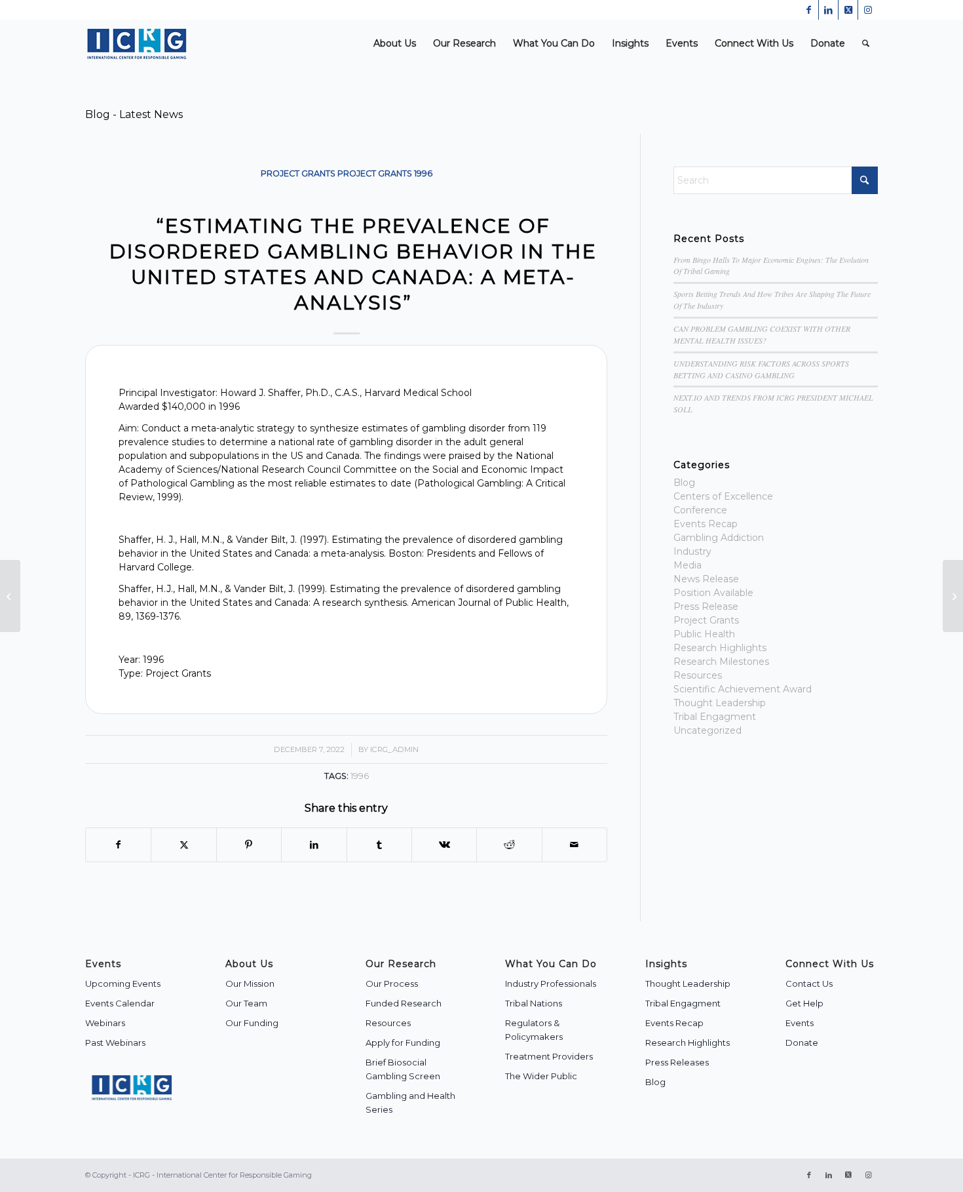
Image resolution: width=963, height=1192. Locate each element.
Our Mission (249, 983)
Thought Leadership (719, 703)
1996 (423, 173)
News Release (706, 579)
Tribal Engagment (714, 717)
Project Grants (298, 173)
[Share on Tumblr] (379, 845)
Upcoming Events (122, 983)
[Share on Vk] (444, 845)
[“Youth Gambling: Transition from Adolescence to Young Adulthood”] (10, 596)
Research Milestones (721, 661)
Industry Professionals (550, 983)
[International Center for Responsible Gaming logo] (136, 44)
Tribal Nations (533, 1003)
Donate (801, 1042)
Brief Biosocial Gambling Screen (403, 1069)
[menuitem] (395, 44)
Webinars (105, 1023)
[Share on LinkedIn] (314, 845)
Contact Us (809, 983)
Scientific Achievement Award (742, 689)
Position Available (713, 593)
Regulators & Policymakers (534, 1030)
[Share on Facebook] (118, 845)
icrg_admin (394, 749)
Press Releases (677, 1062)
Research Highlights (719, 648)
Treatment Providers (549, 1056)
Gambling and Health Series (410, 1102)
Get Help (804, 1003)
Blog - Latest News (134, 114)
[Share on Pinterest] (249, 845)
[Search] (866, 44)
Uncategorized (707, 730)
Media (687, 565)
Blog (684, 482)
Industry (692, 551)
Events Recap (705, 524)
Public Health (704, 634)
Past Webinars (115, 1042)
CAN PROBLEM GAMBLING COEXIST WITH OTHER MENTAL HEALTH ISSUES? (761, 334)
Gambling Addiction (718, 538)
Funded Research (404, 1003)
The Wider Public (541, 1076)
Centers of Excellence (723, 496)
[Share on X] (183, 845)
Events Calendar (120, 1003)
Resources (697, 675)
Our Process (392, 983)
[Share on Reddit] (509, 845)
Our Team (246, 1003)
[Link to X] (848, 10)
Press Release (705, 606)
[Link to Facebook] (808, 10)
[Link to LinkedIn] (828, 10)
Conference (700, 510)
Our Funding (251, 1023)
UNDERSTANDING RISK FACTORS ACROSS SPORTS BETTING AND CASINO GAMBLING (761, 369)
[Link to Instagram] (868, 10)
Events (799, 1023)
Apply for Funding (403, 1042)
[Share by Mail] (574, 845)
